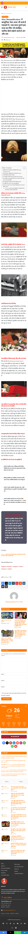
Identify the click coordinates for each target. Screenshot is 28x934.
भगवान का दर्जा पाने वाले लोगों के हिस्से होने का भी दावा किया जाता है (14, 186)
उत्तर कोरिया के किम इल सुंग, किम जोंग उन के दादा (12, 176)
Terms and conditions (5, 868)
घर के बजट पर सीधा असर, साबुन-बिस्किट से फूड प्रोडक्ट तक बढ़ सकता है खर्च (18, 852)
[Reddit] (20, 583)
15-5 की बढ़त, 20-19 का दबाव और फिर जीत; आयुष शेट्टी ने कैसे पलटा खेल (18, 809)
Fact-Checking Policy (19, 866)
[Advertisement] (14, 97)
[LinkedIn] (9, 583)
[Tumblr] (13, 583)
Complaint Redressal (18, 873)
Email (3, 680)
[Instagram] (20, 742)
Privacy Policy (4, 870)
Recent (7, 781)
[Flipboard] (15, 746)
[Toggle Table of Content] (23, 168)
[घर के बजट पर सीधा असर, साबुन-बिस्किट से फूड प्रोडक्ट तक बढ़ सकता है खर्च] (6, 852)
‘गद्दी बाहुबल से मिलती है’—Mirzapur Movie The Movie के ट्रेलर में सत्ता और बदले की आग (18, 838)
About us (3, 866)
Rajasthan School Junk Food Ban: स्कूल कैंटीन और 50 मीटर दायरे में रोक (18, 788)
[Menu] (2, 8)
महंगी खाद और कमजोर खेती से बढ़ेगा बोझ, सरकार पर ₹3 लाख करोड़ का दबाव (17, 795)
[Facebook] (2, 583)
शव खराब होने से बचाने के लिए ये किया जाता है (12, 181)
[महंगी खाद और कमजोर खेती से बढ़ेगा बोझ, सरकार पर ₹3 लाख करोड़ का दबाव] (6, 795)
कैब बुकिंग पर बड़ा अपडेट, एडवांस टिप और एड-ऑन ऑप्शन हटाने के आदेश (18, 831)
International (8, 13)
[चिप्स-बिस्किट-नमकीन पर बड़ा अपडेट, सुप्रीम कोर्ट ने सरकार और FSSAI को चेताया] (6, 824)
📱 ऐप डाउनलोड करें (14, 736)
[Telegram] (24, 932)
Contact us (16, 869)
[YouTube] (17, 742)
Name (2, 674)
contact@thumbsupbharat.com (9, 910)
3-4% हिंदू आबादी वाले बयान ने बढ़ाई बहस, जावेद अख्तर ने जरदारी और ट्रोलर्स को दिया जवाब (18, 802)
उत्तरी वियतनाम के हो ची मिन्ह (8, 175)
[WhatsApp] (12, 746)
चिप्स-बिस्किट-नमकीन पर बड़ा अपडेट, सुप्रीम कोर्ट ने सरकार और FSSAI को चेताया (18, 823)
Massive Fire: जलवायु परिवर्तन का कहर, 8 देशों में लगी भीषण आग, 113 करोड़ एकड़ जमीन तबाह (7, 640)
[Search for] (26, 8)
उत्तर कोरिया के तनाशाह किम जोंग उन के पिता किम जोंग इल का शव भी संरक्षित (13, 179)
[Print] (6, 586)
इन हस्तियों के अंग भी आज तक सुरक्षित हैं (11, 183)
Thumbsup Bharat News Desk (9, 37)
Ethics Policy (17, 864)
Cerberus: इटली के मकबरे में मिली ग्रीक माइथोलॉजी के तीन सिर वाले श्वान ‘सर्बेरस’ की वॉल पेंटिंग (14, 189)
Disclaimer (3, 873)
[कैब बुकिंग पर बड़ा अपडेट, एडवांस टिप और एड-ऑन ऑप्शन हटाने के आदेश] (6, 831)
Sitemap (16, 871)
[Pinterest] (16, 583)
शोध (22, 500)
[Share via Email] (2, 586)
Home (3, 13)
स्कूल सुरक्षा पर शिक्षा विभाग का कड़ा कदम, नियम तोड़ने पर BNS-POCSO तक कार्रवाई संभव (18, 816)
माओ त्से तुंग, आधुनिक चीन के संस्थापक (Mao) (12, 173)
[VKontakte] (23, 583)
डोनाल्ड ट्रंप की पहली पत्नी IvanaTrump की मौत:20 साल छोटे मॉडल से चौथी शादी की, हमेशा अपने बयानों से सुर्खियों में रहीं (21, 623)
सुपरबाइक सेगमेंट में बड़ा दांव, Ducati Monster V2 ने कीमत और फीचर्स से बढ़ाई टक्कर (18, 845)
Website (2, 687)
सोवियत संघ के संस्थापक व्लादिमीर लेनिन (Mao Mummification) (12, 170)
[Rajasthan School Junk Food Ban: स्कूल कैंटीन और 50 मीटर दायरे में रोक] (6, 788)
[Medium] (24, 742)
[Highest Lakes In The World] (7, 615)
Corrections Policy (5, 875)
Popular (21, 781)
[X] (6, 583)
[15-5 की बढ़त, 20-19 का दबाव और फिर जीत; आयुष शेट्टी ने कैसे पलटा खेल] (6, 810)
